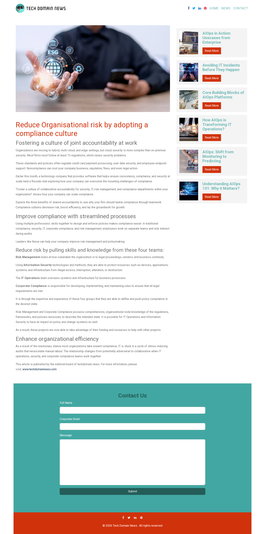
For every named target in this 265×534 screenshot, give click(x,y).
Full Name (66, 403)
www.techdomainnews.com (39, 369)
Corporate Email (70, 419)
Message (66, 435)
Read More (212, 50)
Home (213, 8)
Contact (240, 8)
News (225, 8)
